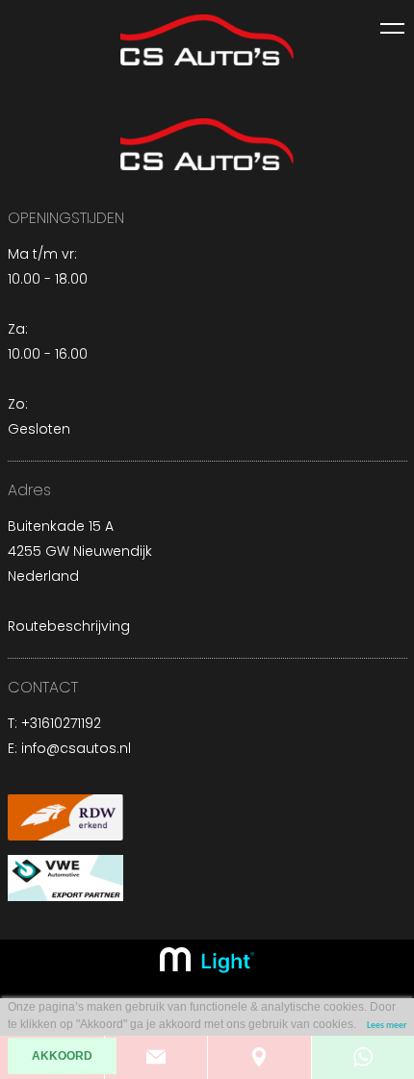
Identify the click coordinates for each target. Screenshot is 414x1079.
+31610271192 (61, 723)
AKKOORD (62, 1056)
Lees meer (387, 1025)
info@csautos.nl (76, 748)
